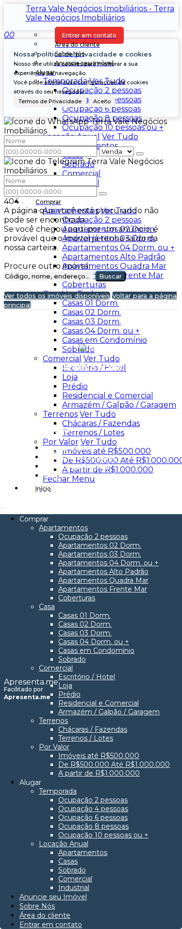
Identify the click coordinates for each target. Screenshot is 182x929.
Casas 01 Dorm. (90, 303)
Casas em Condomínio (104, 340)
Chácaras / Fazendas (101, 423)
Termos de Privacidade (50, 101)
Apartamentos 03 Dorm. (109, 238)
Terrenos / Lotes (93, 432)
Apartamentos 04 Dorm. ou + (118, 247)
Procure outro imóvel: (47, 266)
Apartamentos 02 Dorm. (109, 229)
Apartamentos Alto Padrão (113, 256)
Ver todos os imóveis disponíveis (57, 295)
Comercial (81, 173)
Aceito (102, 101)
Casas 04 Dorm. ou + (101, 330)
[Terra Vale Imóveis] (91, 389)
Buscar (110, 276)
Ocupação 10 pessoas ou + (113, 127)
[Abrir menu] (3, 505)
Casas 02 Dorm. (91, 312)
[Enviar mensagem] (140, 153)
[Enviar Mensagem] (103, 193)
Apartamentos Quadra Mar (114, 266)
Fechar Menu (69, 478)
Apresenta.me (31, 682)
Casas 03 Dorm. (91, 321)
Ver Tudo (120, 136)
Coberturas (84, 284)
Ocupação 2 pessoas (101, 90)
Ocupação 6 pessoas (101, 108)
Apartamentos (71, 210)
